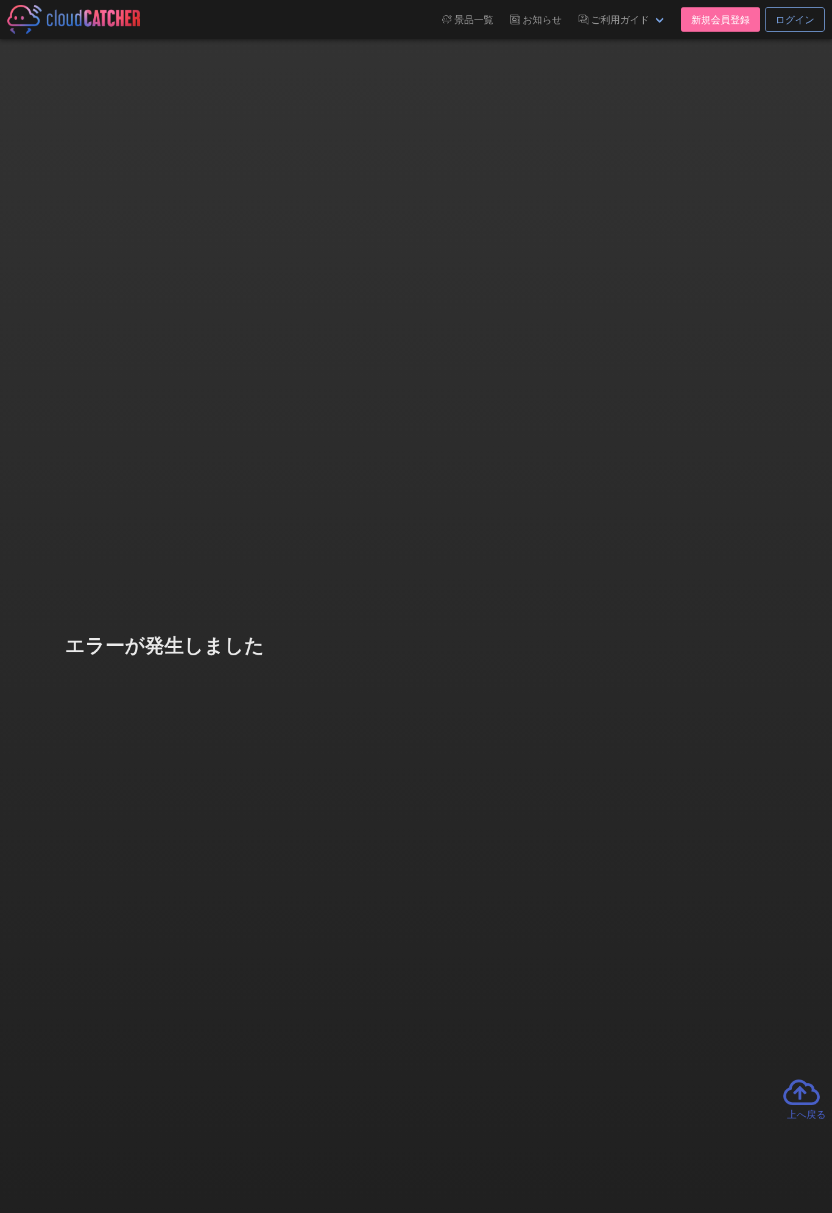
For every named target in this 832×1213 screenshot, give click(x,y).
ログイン (794, 19)
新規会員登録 (720, 19)
